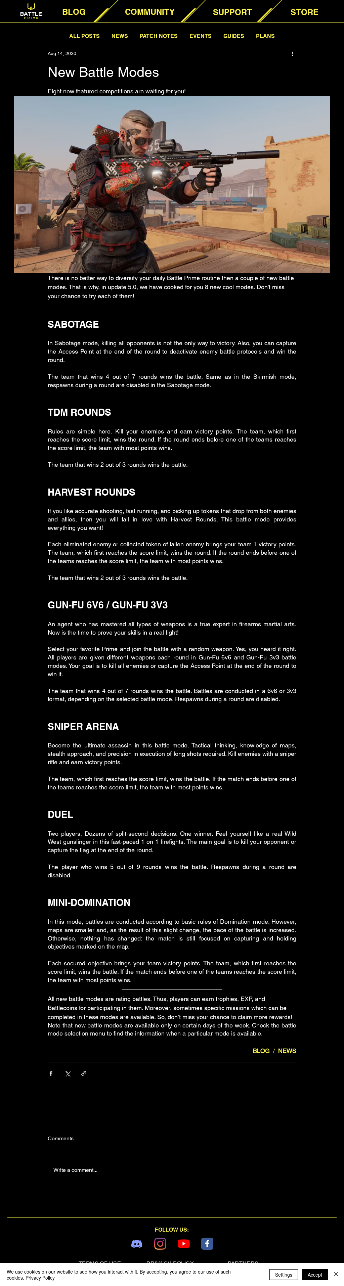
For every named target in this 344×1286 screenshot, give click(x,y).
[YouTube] (184, 1244)
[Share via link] (84, 1073)
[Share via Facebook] (51, 1073)
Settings (283, 1274)
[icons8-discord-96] (137, 1244)
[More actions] (292, 53)
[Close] (336, 1275)
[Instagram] (160, 1244)
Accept (315, 1274)
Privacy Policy (40, 1277)
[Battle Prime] (207, 1244)
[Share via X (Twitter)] (67, 1073)
